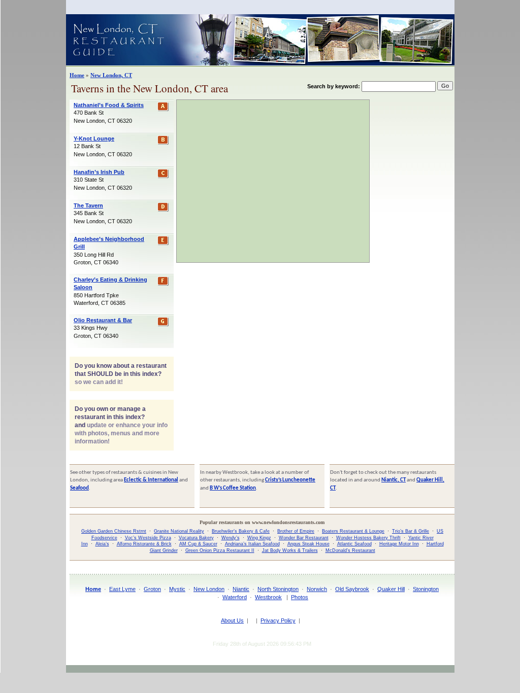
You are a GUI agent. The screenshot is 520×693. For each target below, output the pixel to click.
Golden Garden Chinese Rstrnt (113, 531)
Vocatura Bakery (196, 537)
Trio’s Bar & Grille (410, 531)
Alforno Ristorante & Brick (144, 543)
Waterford (234, 597)
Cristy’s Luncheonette (290, 480)
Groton (152, 589)
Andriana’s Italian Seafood (252, 543)
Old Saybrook (352, 589)
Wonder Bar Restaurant (304, 537)
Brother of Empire (295, 531)
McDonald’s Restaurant (350, 550)
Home (77, 75)
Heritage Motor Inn (399, 543)
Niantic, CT (393, 480)
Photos (299, 597)
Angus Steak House (308, 543)
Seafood (79, 488)
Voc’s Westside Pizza (148, 537)
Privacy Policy (278, 620)
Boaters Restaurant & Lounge (353, 531)
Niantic (241, 589)
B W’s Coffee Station (233, 488)
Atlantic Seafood (354, 543)
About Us (232, 620)
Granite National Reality (179, 531)
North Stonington (278, 589)
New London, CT (111, 75)
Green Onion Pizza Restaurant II (219, 550)
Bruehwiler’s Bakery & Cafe (241, 531)
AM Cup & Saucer (198, 543)
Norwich (317, 589)
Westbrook (268, 597)
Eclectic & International (151, 480)
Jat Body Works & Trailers (290, 550)
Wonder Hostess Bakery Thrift (368, 537)
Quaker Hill (391, 589)
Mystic (177, 589)
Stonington (426, 589)
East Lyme (122, 589)
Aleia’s (102, 543)
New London (208, 589)
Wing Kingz (259, 537)
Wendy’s (230, 537)
